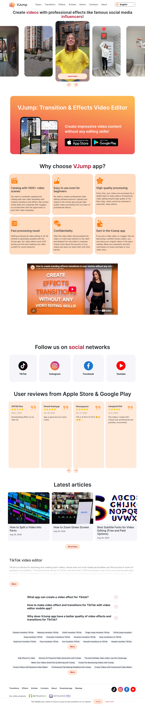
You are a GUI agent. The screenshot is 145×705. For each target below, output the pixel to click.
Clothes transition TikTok (23, 632)
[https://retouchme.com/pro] (60, 696)
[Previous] (69, 85)
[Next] (76, 85)
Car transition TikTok (71, 642)
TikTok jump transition (122, 632)
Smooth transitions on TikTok (95, 642)
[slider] (72, 24)
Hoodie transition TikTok (121, 642)
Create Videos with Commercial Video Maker (113, 667)
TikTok (23, 374)
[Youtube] (133, 689)
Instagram (54, 374)
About (104, 4)
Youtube (121, 374)
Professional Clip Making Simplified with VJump (71, 667)
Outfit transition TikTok (72, 632)
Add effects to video (26, 658)
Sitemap (78, 688)
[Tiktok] (114, 689)
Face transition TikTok (49, 642)
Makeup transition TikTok (47, 632)
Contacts (93, 4)
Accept (98, 702)
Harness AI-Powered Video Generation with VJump (60, 658)
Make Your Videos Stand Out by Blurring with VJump (53, 663)
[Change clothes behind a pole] (30, 135)
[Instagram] (120, 689)
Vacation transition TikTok (85, 637)
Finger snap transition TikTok (97, 632)
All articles (72, 546)
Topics (38, 4)
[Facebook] (126, 689)
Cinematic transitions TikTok (58, 637)
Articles (72, 4)
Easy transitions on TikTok (110, 637)
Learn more (38, 71)
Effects (62, 4)
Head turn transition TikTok (24, 642)
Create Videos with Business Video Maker (30, 667)
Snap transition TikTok (33, 637)
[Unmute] (85, 29)
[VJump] (18, 4)
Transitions (50, 4)
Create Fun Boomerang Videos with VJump (96, 663)
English (123, 4)
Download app (66, 688)
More (14, 584)
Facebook (88, 374)
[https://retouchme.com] (38, 696)
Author (82, 4)
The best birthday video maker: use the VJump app (105, 658)
